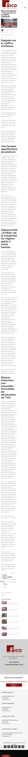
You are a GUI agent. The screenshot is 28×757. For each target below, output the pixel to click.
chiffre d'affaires (11, 581)
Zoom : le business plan (14, 620)
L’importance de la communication (16, 608)
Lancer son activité (12, 626)
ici (11, 116)
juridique (3, 595)
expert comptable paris (7, 592)
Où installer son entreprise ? (15, 633)
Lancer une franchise (13, 614)
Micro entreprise (11, 579)
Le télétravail (11, 602)
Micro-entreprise (9, 34)
